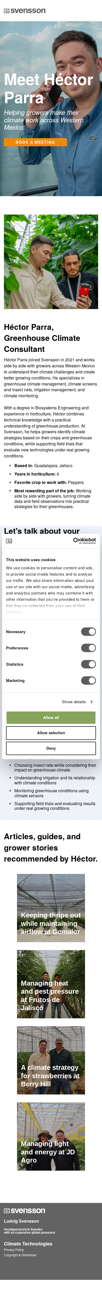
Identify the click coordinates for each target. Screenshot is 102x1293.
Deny (51, 748)
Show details (74, 702)
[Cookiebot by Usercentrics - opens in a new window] (73, 541)
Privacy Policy (14, 1249)
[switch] (82, 648)
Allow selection (51, 733)
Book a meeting (35, 142)
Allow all (51, 717)
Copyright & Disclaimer (20, 1255)
